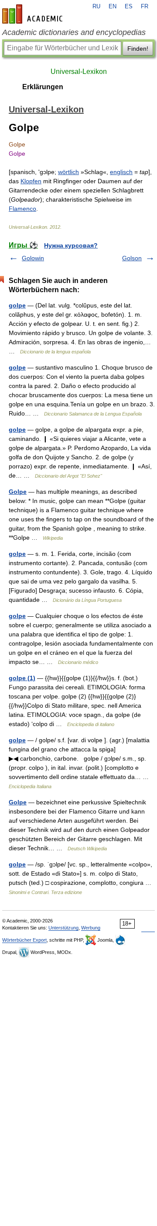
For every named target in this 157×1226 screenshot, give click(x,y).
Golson (132, 258)
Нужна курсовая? (71, 245)
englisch (121, 171)
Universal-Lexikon (79, 71)
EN (112, 6)
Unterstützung (63, 927)
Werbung (90, 927)
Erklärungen (42, 87)
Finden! (137, 48)
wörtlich (68, 171)
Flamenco (22, 208)
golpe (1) (22, 677)
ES (129, 6)
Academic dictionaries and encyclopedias (74, 32)
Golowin (33, 258)
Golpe (18, 491)
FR (144, 6)
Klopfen (30, 181)
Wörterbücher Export (24, 940)
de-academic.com (33, 14)
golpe (17, 305)
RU (96, 6)
